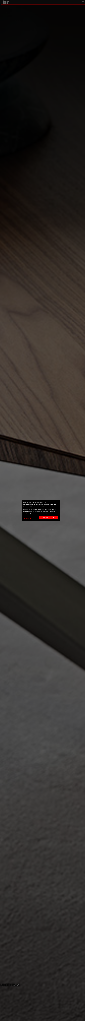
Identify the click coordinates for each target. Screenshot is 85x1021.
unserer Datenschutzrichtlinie (41, 514)
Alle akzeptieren (48, 517)
